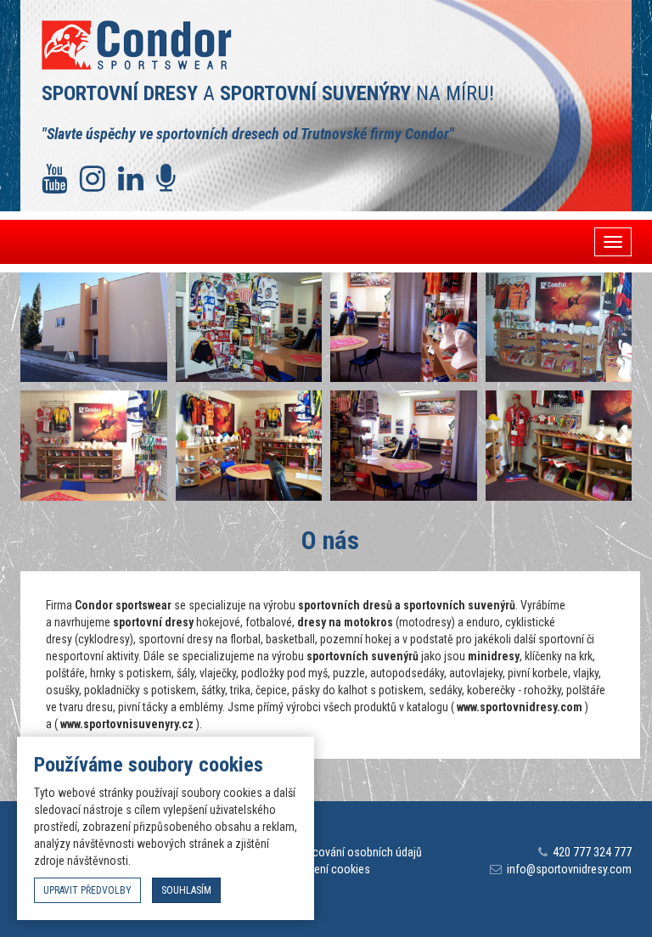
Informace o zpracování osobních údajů (325, 852)
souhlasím (186, 890)
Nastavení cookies (325, 869)
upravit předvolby (87, 890)
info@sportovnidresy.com (569, 869)
